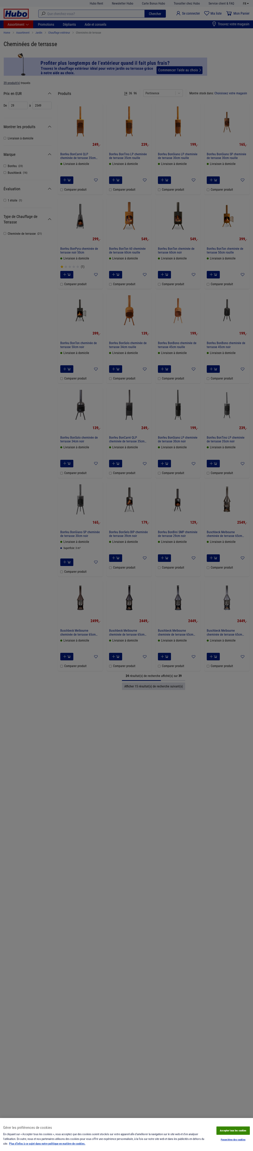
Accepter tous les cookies (233, 1130)
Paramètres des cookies (233, 1139)
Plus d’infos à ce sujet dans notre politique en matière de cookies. (47, 1143)
